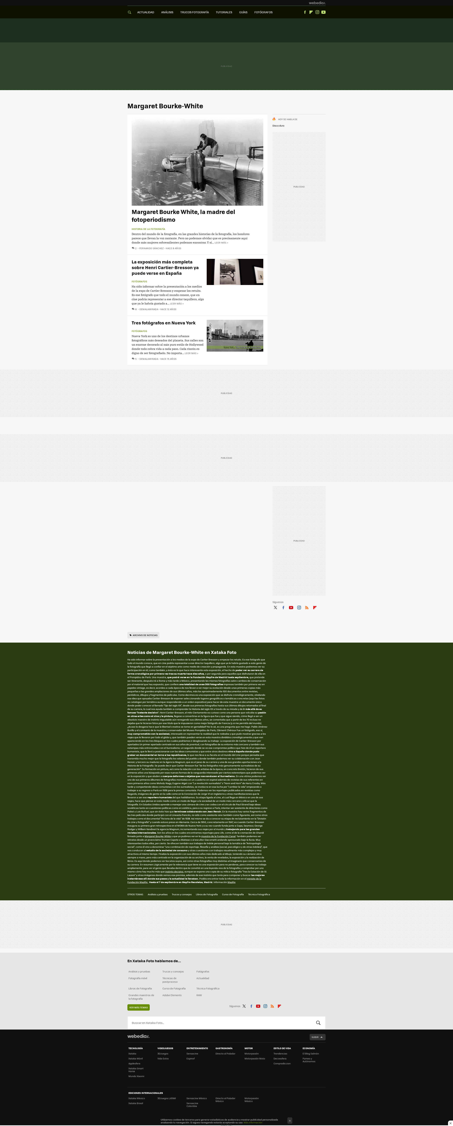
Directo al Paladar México (225, 1099)
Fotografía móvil (137, 978)
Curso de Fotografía (233, 894)
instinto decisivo (174, 871)
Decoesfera (280, 1058)
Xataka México (136, 1098)
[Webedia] (317, 3)
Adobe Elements (172, 995)
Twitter (275, 607)
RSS (307, 607)
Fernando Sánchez (151, 248)
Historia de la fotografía (148, 229)
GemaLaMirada (148, 309)
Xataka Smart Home (136, 1070)
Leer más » (221, 242)
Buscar (318, 1023)
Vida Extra (163, 1058)
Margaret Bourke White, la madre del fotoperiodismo (183, 215)
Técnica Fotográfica (259, 894)
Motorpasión (252, 1053)
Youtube (323, 12)
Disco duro (278, 125)
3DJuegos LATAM (166, 1098)
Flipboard (311, 12)
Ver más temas (138, 1007)
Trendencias (280, 1053)
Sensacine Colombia (192, 1104)
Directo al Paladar (225, 1053)
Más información (253, 1122)
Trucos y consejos (182, 894)
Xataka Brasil (135, 1103)
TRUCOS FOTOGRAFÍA (194, 12)
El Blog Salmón (311, 1053)
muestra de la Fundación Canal (218, 836)
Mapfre (232, 882)
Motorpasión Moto (255, 1058)
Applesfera (134, 1063)
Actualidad (202, 978)
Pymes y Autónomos (309, 1060)
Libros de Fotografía (207, 894)
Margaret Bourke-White (158, 836)
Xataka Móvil (135, 1058)
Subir (315, 1037)
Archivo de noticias (145, 635)
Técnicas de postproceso (169, 979)
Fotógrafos (139, 281)
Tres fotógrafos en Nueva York (164, 322)
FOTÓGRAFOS (263, 12)
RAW (199, 995)
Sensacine (192, 1053)
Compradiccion (282, 1063)
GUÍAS (243, 12)
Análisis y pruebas (158, 894)
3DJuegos (162, 1053)
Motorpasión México (252, 1099)
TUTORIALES (224, 12)
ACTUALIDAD (145, 12)
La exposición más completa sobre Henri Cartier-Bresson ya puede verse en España (165, 267)
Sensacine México (197, 1098)
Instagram (317, 12)
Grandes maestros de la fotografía (141, 996)
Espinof (191, 1058)
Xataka (132, 1053)
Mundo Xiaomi (136, 1076)
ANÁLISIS (167, 12)
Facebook (305, 12)
